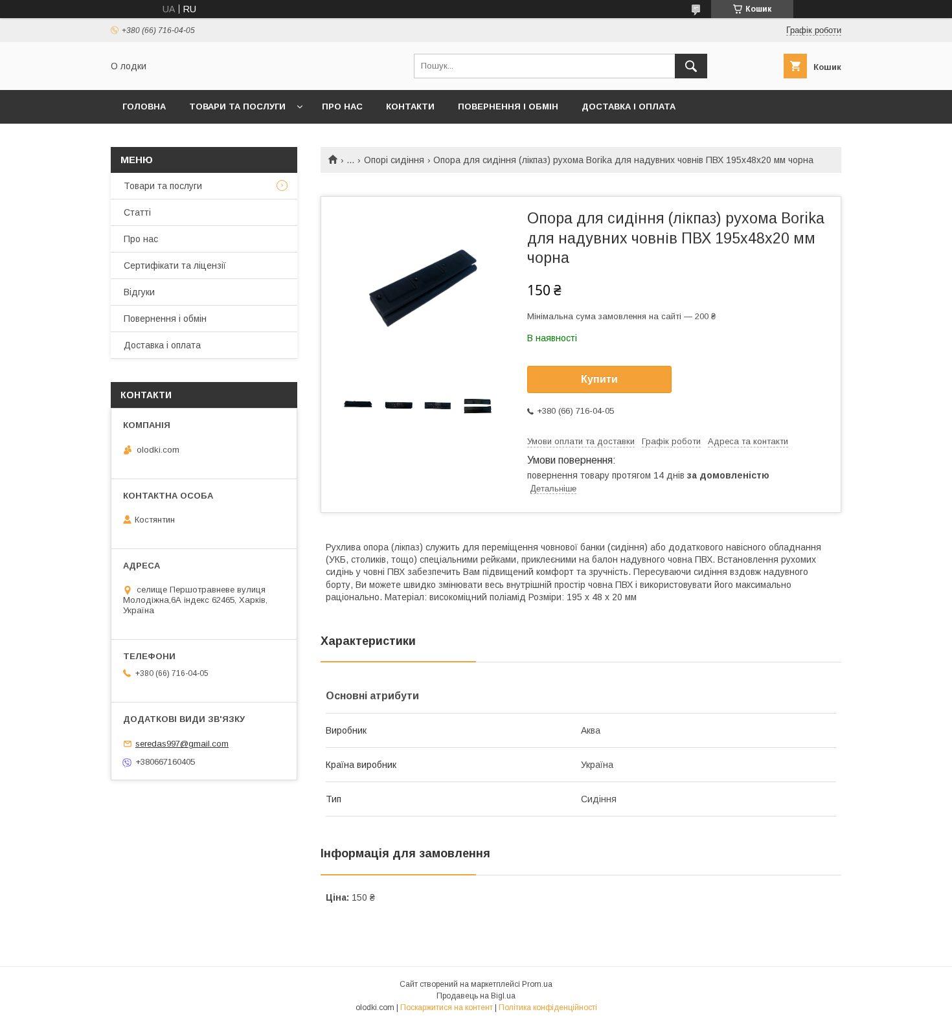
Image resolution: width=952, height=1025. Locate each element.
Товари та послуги (237, 106)
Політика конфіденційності (548, 1007)
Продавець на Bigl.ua (476, 995)
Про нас (342, 106)
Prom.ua (537, 984)
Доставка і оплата (628, 106)
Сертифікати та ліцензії (175, 265)
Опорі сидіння (394, 160)
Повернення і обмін (508, 106)
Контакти (410, 106)
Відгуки (139, 292)
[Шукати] (691, 66)
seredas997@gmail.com (182, 744)
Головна (144, 106)
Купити (599, 379)
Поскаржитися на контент (446, 1007)
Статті (137, 212)
